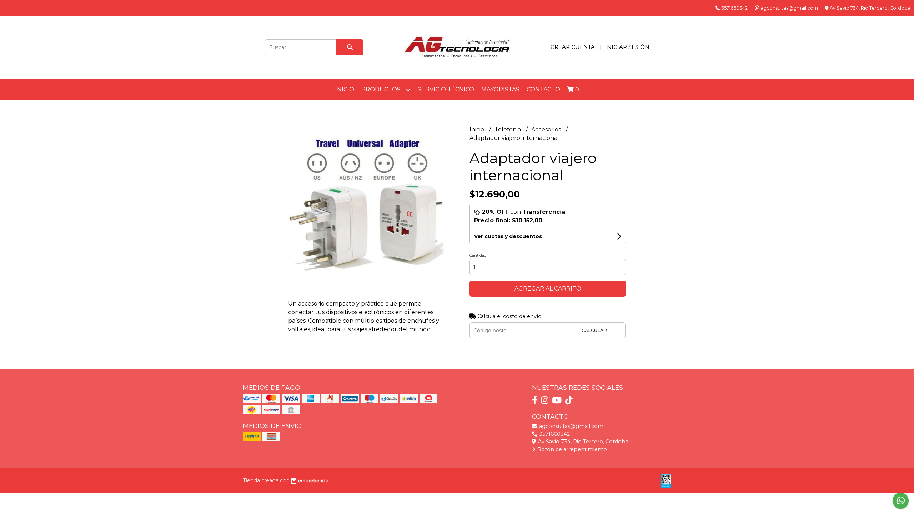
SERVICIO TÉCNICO (446, 89)
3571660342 (554, 434)
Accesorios (546, 129)
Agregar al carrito (547, 288)
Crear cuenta (573, 47)
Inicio (344, 89)
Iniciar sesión (627, 47)
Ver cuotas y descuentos (508, 236)
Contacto (543, 89)
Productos (381, 89)
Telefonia (508, 129)
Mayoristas (500, 89)
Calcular (594, 330)
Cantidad (478, 255)
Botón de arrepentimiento (571, 449)
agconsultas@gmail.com (570, 426)
